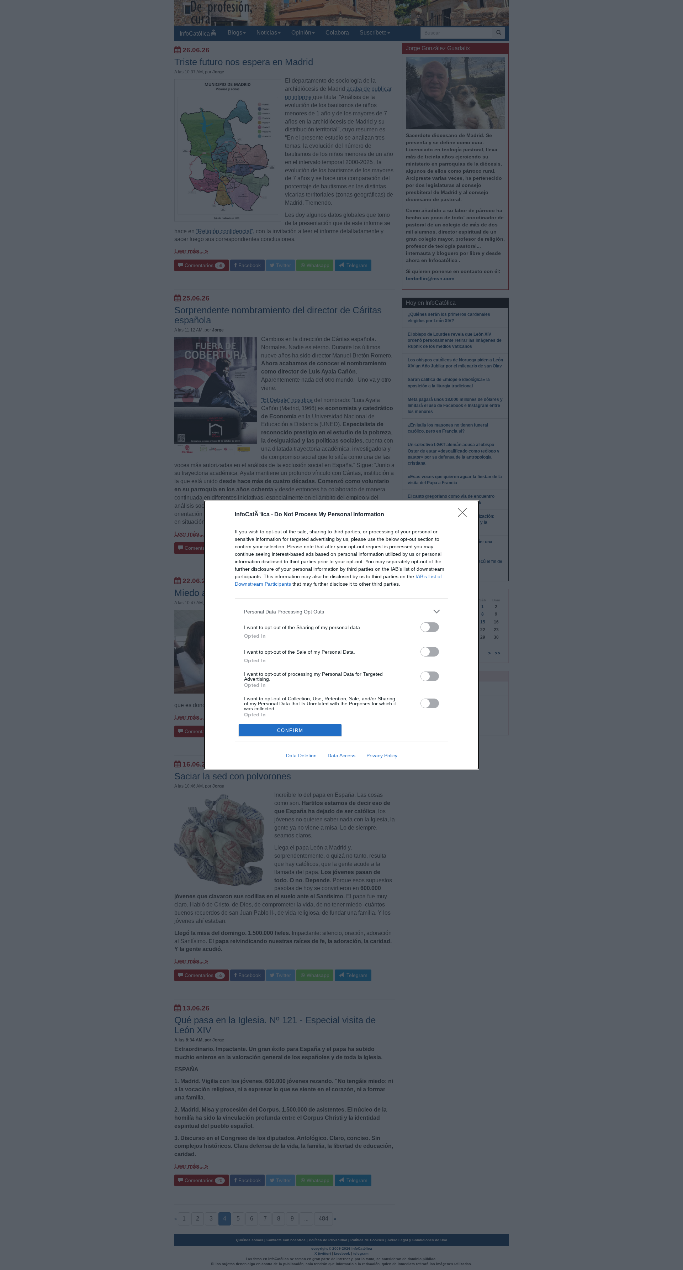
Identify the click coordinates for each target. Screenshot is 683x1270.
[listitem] (341, 611)
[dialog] (341, 635)
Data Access (341, 755)
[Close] (464, 515)
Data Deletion (301, 755)
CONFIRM (290, 730)
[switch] (429, 627)
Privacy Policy (381, 755)
